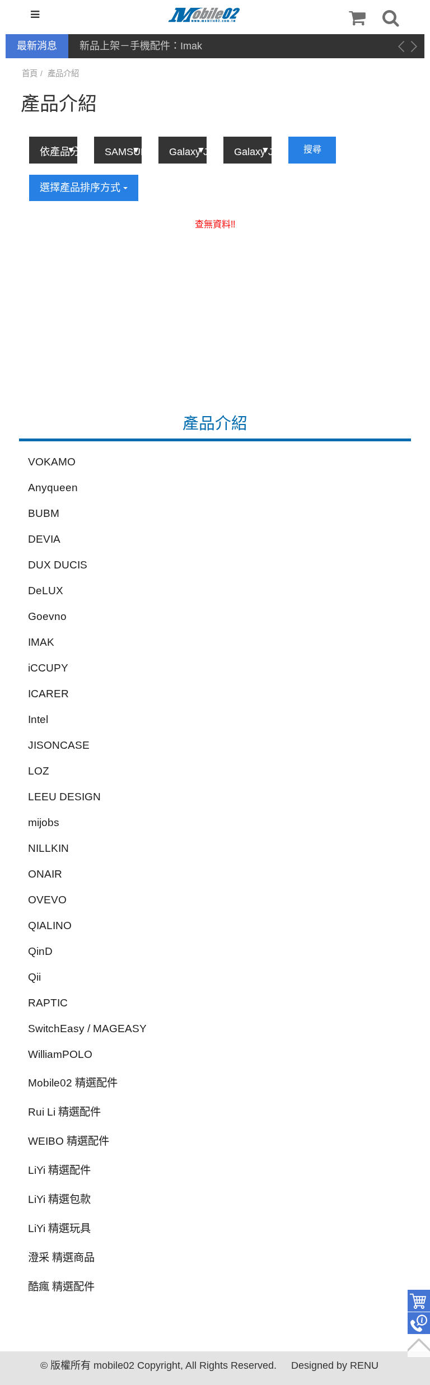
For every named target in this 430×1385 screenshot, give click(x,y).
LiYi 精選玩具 (59, 1228)
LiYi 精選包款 (59, 1199)
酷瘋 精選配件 (61, 1287)
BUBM (43, 513)
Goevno (47, 616)
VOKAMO (52, 462)
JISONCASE (59, 745)
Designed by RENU (334, 1365)
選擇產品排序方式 (81, 187)
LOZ (38, 771)
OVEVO (47, 900)
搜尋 (312, 149)
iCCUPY (48, 668)
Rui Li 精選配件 (64, 1112)
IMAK (41, 642)
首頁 (30, 73)
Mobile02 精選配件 (73, 1083)
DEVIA (44, 539)
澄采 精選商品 (61, 1257)
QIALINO (50, 925)
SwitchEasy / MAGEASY (87, 1028)
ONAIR (45, 874)
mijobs (43, 822)
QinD (40, 951)
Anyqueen (53, 487)
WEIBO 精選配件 (68, 1141)
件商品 (419, 1301)
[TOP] (419, 1346)
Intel (38, 719)
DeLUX (45, 590)
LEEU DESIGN (64, 797)
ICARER (48, 694)
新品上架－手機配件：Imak (141, 46)
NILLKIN (48, 848)
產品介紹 (63, 73)
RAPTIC (48, 1003)
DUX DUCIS (57, 565)
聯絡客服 (419, 1323)
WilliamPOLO (60, 1054)
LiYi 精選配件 (59, 1170)
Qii (34, 977)
